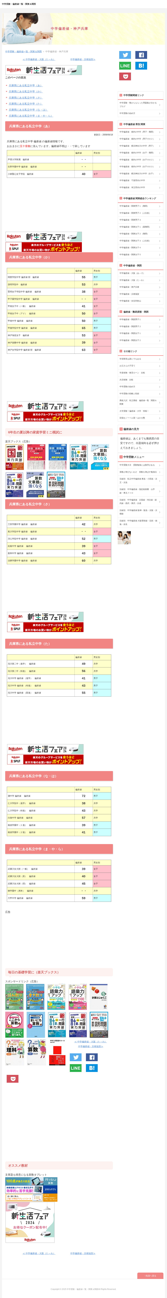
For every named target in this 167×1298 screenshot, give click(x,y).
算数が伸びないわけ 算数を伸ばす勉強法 (138, 472)
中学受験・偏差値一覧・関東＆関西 (19, 4)
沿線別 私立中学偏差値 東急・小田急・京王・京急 (138, 481)
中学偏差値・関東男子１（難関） (134, 206)
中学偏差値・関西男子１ (130, 319)
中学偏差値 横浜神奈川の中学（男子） (137, 146)
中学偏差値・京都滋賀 (129, 294)
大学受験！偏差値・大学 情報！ (134, 411)
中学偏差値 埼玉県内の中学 (132, 187)
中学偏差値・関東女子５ (130, 254)
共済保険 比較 (126, 380)
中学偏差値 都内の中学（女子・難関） (137, 153)
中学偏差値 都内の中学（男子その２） (137, 139)
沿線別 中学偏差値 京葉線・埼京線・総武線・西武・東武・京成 (138, 502)
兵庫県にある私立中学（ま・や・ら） (31, 115)
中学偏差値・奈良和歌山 (130, 301)
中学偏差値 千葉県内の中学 (132, 180)
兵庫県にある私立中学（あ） (26, 85)
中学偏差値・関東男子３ (130, 220)
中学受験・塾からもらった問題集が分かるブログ (138, 105)
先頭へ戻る (151, 1276)
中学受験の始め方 (127, 113)
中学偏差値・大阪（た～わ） (132, 280)
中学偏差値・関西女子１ (130, 333)
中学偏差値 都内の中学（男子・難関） (137, 132)
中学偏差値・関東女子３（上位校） (135, 241)
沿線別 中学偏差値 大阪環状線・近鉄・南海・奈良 (138, 522)
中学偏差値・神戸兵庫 (69, 28)
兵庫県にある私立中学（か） (26, 91)
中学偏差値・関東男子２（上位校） (135, 213)
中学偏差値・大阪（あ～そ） (132, 273)
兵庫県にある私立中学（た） (26, 103)
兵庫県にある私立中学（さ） (26, 97)
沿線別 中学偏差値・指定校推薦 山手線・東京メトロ (137, 491)
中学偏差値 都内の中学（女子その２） (137, 160)
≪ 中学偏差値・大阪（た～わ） (39, 59)
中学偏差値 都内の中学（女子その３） (137, 166)
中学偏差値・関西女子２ (130, 340)
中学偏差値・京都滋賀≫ (82, 59)
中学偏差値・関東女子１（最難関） (135, 227)
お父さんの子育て (127, 366)
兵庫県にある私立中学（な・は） (28, 109)
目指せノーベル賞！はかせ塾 (132, 418)
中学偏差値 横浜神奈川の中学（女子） (137, 173)
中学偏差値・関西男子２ (130, 326)
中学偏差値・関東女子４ (130, 247)
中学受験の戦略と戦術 (129, 393)
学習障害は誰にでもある (130, 359)
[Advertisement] (59, 208)
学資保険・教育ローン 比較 (132, 373)
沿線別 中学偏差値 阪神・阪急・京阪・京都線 (138, 512)
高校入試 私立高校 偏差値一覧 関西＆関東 (138, 402)
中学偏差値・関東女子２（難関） (134, 234)
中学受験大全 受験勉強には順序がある (137, 465)
